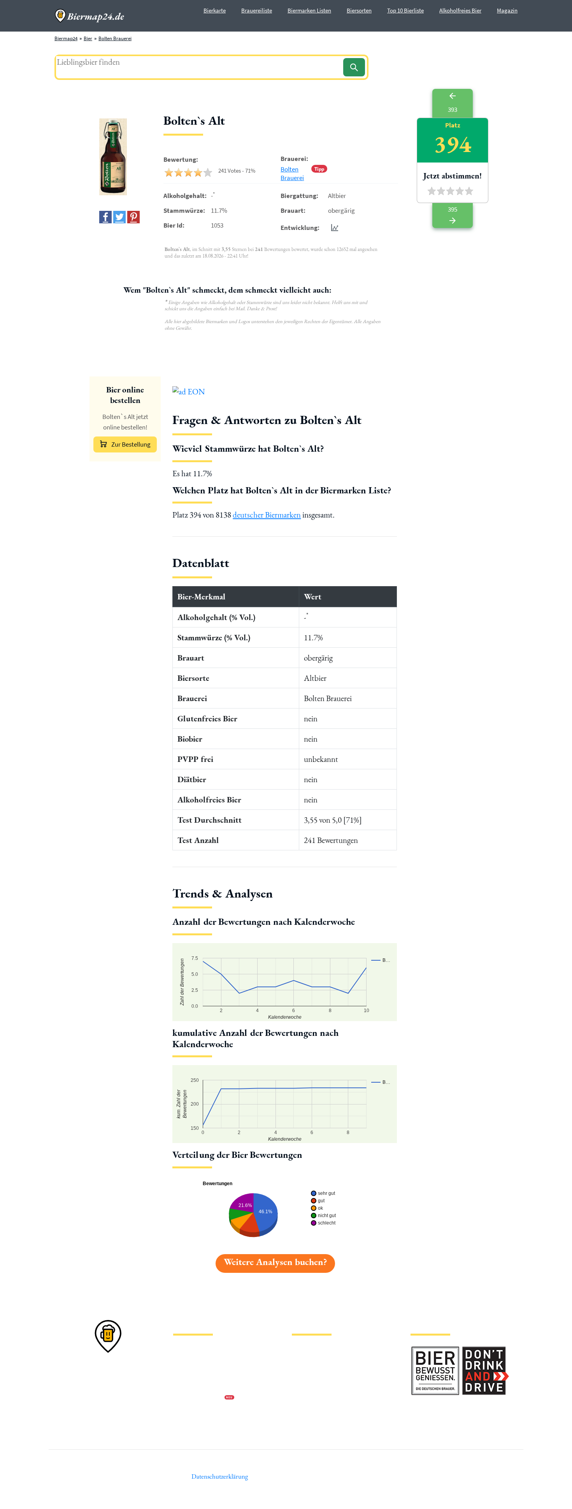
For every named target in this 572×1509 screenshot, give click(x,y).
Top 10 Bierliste (405, 10)
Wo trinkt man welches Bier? (321, 1423)
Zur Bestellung (131, 444)
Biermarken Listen (309, 10)
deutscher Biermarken (267, 514)
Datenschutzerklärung (196, 1373)
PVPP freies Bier (308, 1398)
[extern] (435, 1351)
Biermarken (304, 1373)
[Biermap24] (89, 16)
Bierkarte (215, 10)
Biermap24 (65, 38)
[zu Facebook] (105, 217)
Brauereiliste (256, 10)
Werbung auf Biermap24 (199, 1398)
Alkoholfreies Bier (460, 10)
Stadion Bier (305, 1386)
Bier (88, 38)
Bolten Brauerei (115, 38)
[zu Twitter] (119, 217)
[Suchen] (354, 67)
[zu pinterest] (133, 217)
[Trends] (333, 227)
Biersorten (359, 10)
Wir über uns (186, 1386)
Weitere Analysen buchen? (275, 1262)
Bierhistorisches (308, 1411)
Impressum (185, 1361)
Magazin (507, 10)
